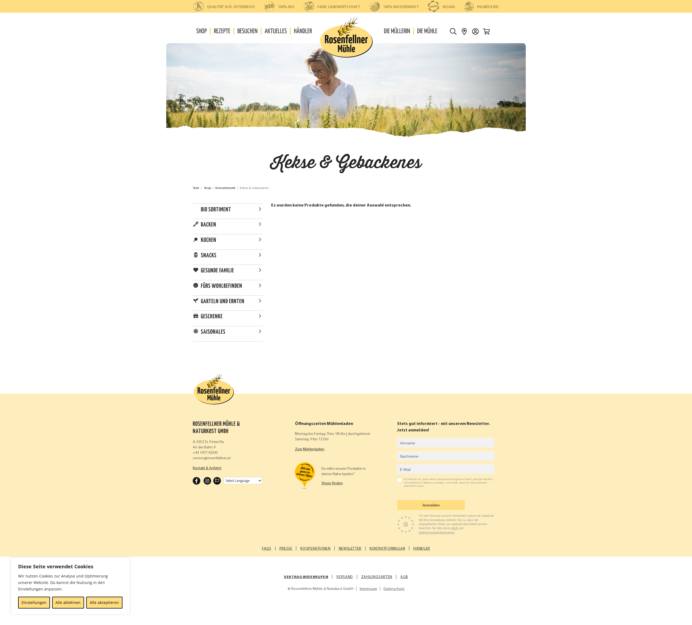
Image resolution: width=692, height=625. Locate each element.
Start (196, 188)
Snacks (209, 256)
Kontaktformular (387, 549)
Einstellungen (34, 602)
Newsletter (350, 549)
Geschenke (212, 317)
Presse (286, 549)
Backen (208, 225)
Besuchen (247, 31)
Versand (344, 577)
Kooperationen (315, 549)
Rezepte (222, 31)
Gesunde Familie (217, 271)
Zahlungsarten (376, 577)
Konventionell (225, 188)
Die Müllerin (397, 31)
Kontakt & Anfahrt (207, 468)
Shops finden (332, 483)
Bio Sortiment (216, 210)
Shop (201, 31)
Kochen (208, 240)
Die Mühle (427, 31)
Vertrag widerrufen (306, 577)
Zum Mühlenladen (309, 449)
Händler (303, 31)
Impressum (368, 589)
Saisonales (213, 332)
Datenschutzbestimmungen (437, 532)
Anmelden (431, 505)
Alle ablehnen (68, 602)
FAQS (266, 549)
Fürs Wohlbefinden (221, 286)
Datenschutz (394, 589)
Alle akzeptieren (104, 602)
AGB (454, 528)
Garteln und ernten (222, 302)
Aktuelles (276, 31)
